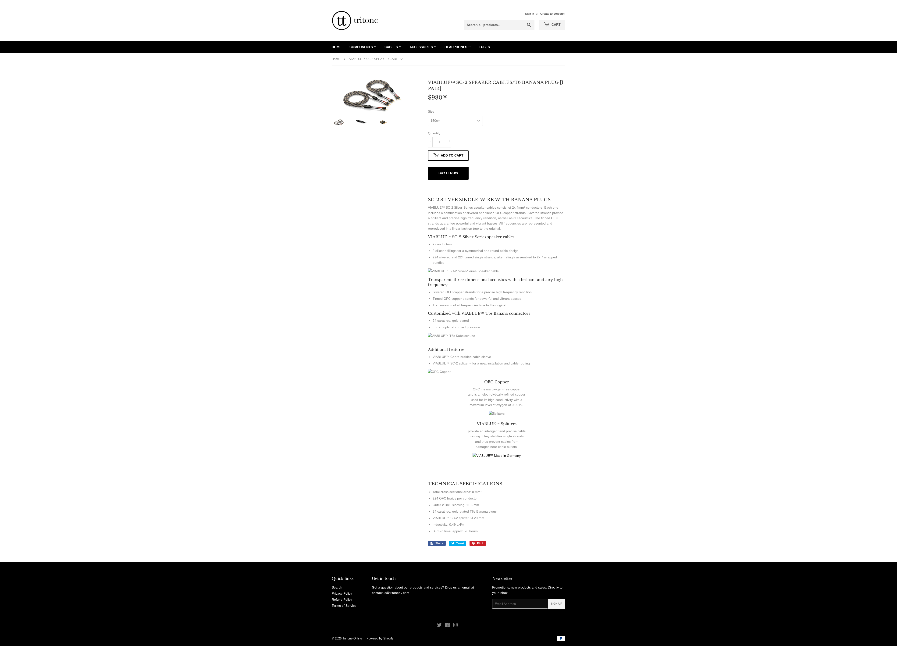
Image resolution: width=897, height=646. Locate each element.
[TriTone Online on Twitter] (439, 626)
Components (361, 47)
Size (431, 111)
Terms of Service (344, 605)
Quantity (434, 133)
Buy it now (448, 173)
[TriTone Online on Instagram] (455, 626)
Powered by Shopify (380, 638)
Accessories (421, 47)
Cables (391, 47)
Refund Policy (342, 599)
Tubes (484, 47)
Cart (556, 24)
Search (337, 587)
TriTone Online (352, 638)
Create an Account (552, 13)
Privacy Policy (342, 593)
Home (337, 47)
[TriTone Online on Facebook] (447, 626)
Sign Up (556, 603)
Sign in (529, 13)
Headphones (456, 47)
